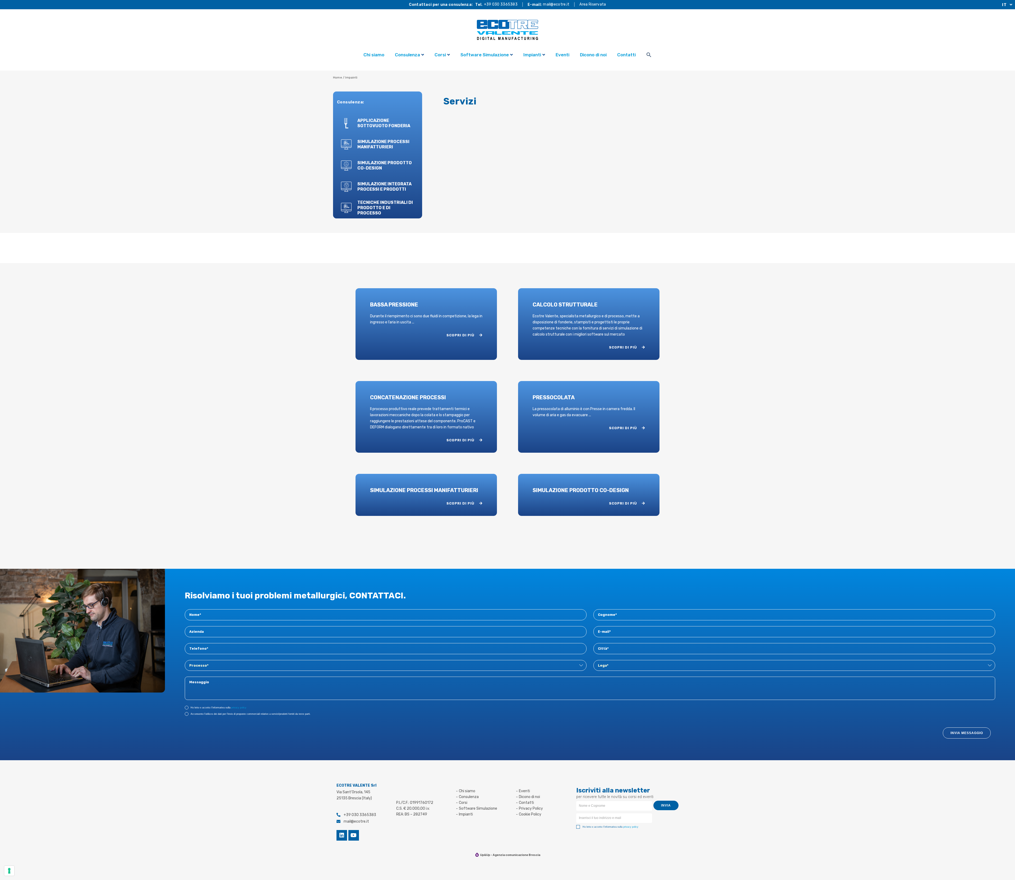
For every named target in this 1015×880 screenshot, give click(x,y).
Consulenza (407, 54)
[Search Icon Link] (649, 55)
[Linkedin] (341, 835)
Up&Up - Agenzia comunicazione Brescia (510, 855)
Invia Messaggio (967, 733)
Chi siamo (373, 54)
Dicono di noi (593, 54)
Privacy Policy (531, 808)
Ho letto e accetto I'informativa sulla (218, 707)
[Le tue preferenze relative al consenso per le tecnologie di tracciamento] (9, 871)
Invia (666, 805)
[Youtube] (353, 835)
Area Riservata (592, 4)
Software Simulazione (484, 54)
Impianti (532, 54)
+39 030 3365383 (501, 4)
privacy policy (238, 707)
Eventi (562, 54)
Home (337, 77)
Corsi (440, 54)
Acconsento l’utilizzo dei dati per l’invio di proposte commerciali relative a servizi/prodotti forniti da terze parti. (251, 714)
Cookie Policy (530, 814)
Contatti (626, 54)
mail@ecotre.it (556, 4)
